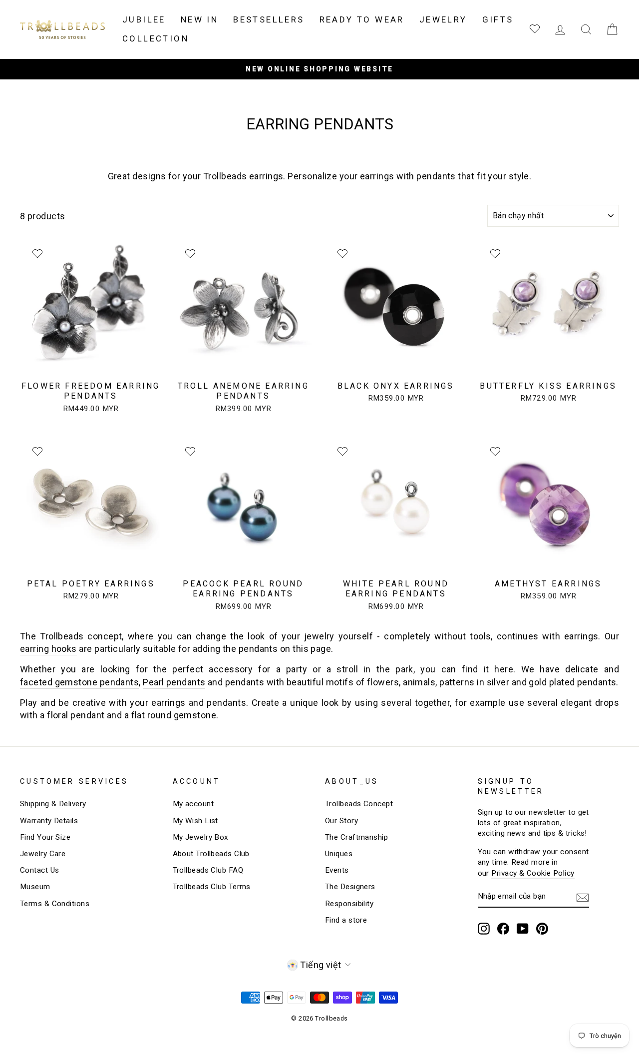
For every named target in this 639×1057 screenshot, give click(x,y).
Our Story (341, 820)
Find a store (346, 920)
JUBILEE (144, 19)
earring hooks (48, 648)
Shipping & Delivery (53, 803)
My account (193, 803)
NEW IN (199, 19)
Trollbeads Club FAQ (208, 870)
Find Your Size (45, 837)
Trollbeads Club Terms (212, 886)
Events (337, 870)
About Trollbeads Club (211, 853)
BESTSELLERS (268, 19)
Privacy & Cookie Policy (532, 873)
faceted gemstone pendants (79, 682)
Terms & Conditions (54, 903)
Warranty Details (49, 820)
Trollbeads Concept (359, 803)
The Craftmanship (356, 837)
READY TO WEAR (362, 19)
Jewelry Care (42, 853)
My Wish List (195, 820)
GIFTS (498, 19)
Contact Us (39, 870)
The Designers (350, 886)
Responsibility (349, 903)
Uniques (338, 853)
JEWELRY (443, 19)
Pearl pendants (174, 682)
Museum (35, 886)
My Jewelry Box (201, 837)
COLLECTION (155, 38)
